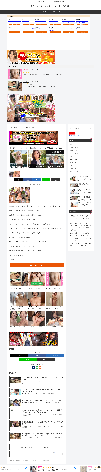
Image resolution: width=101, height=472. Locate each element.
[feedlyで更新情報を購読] (37, 367)
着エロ (12, 349)
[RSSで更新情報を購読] (40, 367)
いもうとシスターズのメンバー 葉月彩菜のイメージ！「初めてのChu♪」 (80, 244)
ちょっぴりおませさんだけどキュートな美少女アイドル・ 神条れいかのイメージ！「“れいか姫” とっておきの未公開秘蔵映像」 (80, 227)
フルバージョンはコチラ (37, 265)
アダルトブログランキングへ (77, 136)
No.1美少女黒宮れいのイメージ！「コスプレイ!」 (80, 239)
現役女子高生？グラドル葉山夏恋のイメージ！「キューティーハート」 (80, 234)
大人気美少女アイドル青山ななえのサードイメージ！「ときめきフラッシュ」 (80, 218)
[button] (26, 468)
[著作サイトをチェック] (33, 367)
